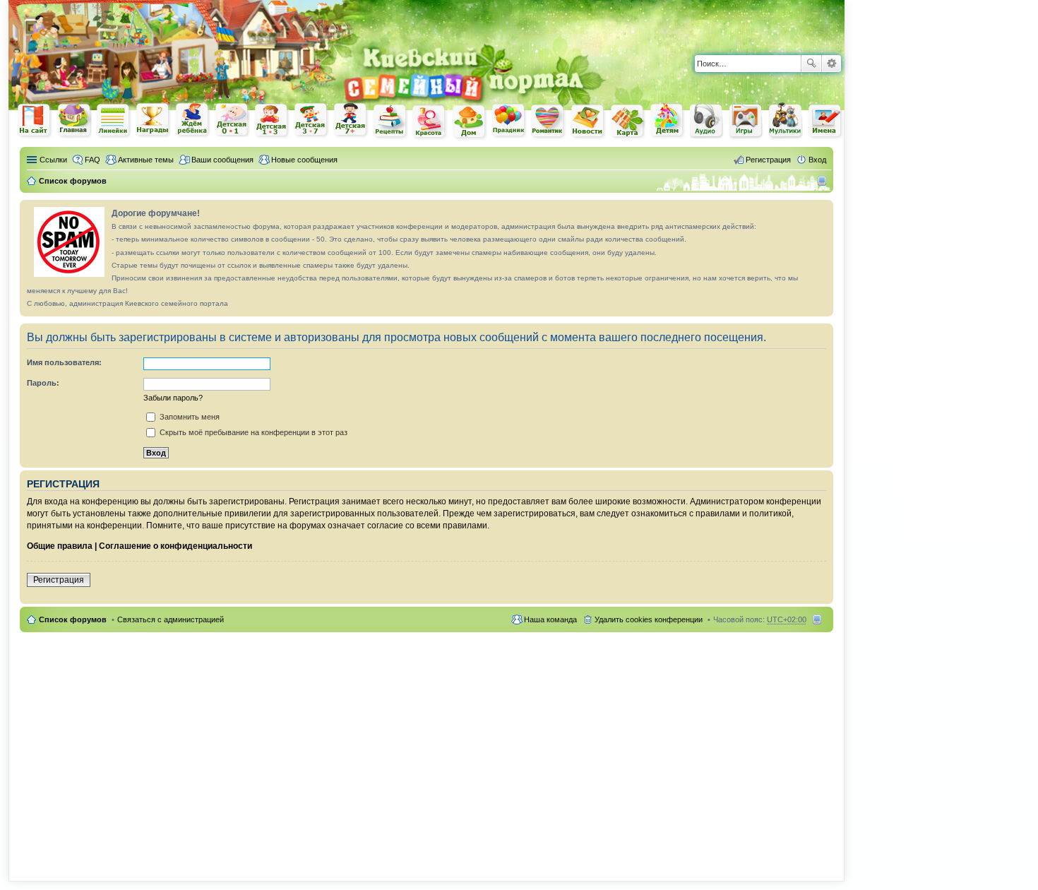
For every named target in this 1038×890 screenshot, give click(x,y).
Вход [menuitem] (817, 159)
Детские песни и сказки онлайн (706, 120)
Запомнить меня (188, 417)
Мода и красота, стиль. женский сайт (430, 122)
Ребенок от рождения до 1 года (232, 120)
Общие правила (60, 546)
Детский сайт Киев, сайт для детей (667, 120)
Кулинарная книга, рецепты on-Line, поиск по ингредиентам (390, 121)
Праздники (509, 120)
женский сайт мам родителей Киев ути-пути (34, 121)
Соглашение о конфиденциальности (175, 546)
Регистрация (58, 580)
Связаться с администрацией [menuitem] (170, 619)
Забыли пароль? (173, 397)
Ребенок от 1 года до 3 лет (271, 120)
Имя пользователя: (64, 362)
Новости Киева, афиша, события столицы (588, 122)
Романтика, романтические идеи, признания (548, 121)
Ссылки (53, 159)
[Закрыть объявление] (822, 211)
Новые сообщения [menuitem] (304, 159)
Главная (74, 120)
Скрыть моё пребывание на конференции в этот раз (252, 432)
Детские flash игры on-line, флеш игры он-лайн (746, 120)
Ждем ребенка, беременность (192, 120)
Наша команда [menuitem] (550, 619)
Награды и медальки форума (153, 120)
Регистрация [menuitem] (768, 159)
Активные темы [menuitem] (146, 159)
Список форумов (73, 619)
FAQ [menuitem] (92, 159)
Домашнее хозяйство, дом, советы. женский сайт (469, 122)
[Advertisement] (679, 21)
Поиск (811, 63)
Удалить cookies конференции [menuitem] (649, 619)
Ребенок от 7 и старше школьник (351, 120)
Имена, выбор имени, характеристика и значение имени (825, 122)
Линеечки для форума (113, 120)
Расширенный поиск (831, 63)
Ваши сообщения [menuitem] (222, 159)
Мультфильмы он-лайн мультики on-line (786, 121)
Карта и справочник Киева (627, 121)
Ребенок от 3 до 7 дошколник (311, 120)
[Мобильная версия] (823, 180)
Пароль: (43, 383)
